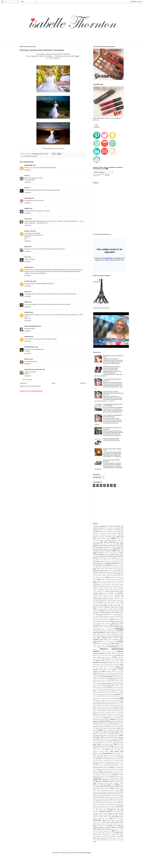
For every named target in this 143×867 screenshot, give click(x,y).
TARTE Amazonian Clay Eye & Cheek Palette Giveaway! (111, 367)
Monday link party (97, 726)
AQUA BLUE (116, 549)
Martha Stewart (114, 721)
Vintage (108, 822)
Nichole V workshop (63, 54)
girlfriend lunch (100, 660)
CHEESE (101, 589)
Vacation (121, 818)
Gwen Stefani (107, 666)
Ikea (103, 690)
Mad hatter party (100, 719)
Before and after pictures (111, 559)
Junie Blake (101, 696)
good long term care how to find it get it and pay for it (106, 664)
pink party (111, 757)
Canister (103, 579)
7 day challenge (107, 529)
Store (121, 790)
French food (112, 647)
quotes (110, 765)
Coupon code (114, 607)
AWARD (113, 551)
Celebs (95, 586)
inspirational (107, 690)
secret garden (105, 778)
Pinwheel (116, 757)
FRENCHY (27, 156)
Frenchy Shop (110, 653)
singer (95, 783)
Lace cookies (105, 705)
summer (117, 792)
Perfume (107, 751)
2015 (98, 528)
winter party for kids (109, 834)
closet (117, 602)
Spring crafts (112, 786)
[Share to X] (56, 154)
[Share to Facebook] (58, 154)
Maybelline (95, 723)
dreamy (121, 617)
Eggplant (108, 621)
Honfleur (117, 685)
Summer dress (103, 793)
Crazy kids (95, 610)
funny (118, 655)
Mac (110, 717)
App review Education (108, 542)
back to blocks (105, 552)
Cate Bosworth (114, 584)
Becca (99, 558)
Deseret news (99, 614)
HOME (96, 125)
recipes (115, 767)
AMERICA (113, 538)
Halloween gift (97, 671)
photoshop (115, 753)
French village (111, 651)
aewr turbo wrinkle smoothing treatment (107, 533)
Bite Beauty (120, 563)
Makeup (112, 719)
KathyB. (26, 208)
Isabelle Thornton (102, 692)
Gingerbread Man (119, 659)
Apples (110, 549)
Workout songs (115, 836)
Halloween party (106, 671)
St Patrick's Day (113, 788)
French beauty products (104, 643)
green (121, 664)
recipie (119, 767)
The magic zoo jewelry (109, 807)
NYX (106, 739)
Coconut (95, 603)
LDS (98, 707)
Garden (114, 657)
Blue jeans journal (101, 566)
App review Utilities (98, 549)
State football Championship (100, 790)
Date (102, 612)
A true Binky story (118, 529)
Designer (106, 614)
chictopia (95, 593)
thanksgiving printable (98, 807)
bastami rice (107, 554)
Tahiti (107, 800)
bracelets (114, 570)
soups (104, 785)
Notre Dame (114, 737)
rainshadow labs (97, 767)
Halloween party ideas (117, 671)
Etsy (94, 623)
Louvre (94, 717)
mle (25, 175)
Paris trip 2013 (97, 746)
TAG (104, 800)
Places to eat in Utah (104, 758)
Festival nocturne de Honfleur (104, 634)
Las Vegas (111, 705)
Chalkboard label (108, 588)
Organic (110, 740)
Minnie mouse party (101, 724)
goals (115, 662)
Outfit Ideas (115, 740)
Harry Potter (108, 675)
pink (99, 757)
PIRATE (121, 757)
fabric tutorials (119, 623)
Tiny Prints (115, 811)
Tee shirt (118, 802)
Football (99, 641)
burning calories (110, 575)
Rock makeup (114, 772)
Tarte (97, 802)
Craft (94, 609)
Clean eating (99, 602)
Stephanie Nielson (114, 790)
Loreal (121, 716)
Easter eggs (118, 619)
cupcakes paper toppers (116, 610)
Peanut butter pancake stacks (115, 748)
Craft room (117, 609)
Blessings (95, 565)
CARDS (95, 582)
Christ (115, 593)
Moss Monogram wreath (110, 728)
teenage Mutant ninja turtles (103, 804)
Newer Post (23, 383)
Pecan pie (113, 749)
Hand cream (104, 673)
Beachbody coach (104, 556)
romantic (98, 774)
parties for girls (106, 746)
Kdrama (116, 696)
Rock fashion (107, 772)
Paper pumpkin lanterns (107, 744)
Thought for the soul (115, 809)
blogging (104, 565)
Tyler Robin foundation (98, 816)
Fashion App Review (98, 630)
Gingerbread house (109, 659)
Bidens (119, 561)
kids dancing (111, 700)
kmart (121, 702)
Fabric (113, 623)
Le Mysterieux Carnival (117, 709)
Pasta (121, 746)
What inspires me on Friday (101, 829)
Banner (121, 552)
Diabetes (121, 614)
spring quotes (104, 788)
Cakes (107, 577)
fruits (101, 655)
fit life (113, 636)
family (98, 629)
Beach (97, 556)
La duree (119, 703)
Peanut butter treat (98, 749)
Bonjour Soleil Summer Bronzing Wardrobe (112, 568)
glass (111, 662)
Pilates (106, 755)
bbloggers (117, 554)
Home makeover (115, 683)
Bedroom (115, 558)
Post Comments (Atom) (34, 386)
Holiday (100, 683)
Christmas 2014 (97, 595)
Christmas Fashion (108, 596)
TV (122, 815)
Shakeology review (113, 779)
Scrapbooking (97, 778)
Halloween (119, 668)
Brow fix (116, 572)
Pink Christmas (104, 757)
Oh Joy (109, 739)
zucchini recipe (119, 839)
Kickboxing (116, 698)
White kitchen (101, 832)
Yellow (94, 838)
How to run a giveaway (117, 689)
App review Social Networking (115, 547)
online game (115, 739)
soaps (98, 785)
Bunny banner (102, 575)
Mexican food (106, 723)
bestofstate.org (97, 561)
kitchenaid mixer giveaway (113, 702)
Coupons (121, 607)
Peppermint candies (98, 751)
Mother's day (119, 728)
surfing (106, 799)
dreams (117, 617)
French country (115, 643)
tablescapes (99, 800)
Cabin (97, 577)
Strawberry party (97, 792)
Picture (95, 755)
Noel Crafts (96, 737)
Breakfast (100, 572)
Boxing (105, 570)
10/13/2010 (27, 170)
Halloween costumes (117, 669)
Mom (107, 724)
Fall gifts (95, 626)
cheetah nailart (119, 589)
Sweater (111, 799)
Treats (105, 815)
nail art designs (104, 731)
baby (94, 552)
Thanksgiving (119, 806)
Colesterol (100, 603)
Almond (95, 536)
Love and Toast (100, 717)
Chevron (95, 591)
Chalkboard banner (118, 586)
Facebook (95, 625)
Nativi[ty (102, 733)
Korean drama (109, 703)
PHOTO (95, 753)
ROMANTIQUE (115, 774)
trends (113, 815)
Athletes (109, 550)
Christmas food (119, 596)
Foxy (115, 641)
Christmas (120, 593)
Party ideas (117, 746)
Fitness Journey (113, 637)
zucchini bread (111, 839)
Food (94, 641)
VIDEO (103, 822)
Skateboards (100, 783)
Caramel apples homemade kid (115, 581)
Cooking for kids (112, 605)
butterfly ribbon (118, 575)
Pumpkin (108, 764)
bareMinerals (96, 554)
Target (94, 802)
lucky (106, 718)
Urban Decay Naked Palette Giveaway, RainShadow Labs (111, 439)
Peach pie (104, 748)
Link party (103, 714)
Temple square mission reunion (101, 806)
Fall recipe (112, 626)
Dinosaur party (105, 616)
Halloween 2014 (107, 669)
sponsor (109, 785)
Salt (108, 776)
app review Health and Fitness (105, 545)
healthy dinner (96, 678)
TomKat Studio (102, 813)
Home (53, 383)
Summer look (120, 793)
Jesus (114, 694)
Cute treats (96, 612)
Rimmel (101, 772)
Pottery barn (111, 762)
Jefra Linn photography (98, 694)
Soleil (101, 785)
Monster (109, 726)
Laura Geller (117, 705)
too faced (109, 813)
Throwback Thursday (105, 811)
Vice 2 (99, 822)
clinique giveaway (111, 602)
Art (106, 550)
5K (98, 529)
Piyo (94, 758)
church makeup (107, 600)
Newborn (97, 735)
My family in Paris (112, 730)
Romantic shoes (105, 774)
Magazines (107, 719)
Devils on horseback (114, 614)
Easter (112, 619)
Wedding (110, 825)
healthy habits (112, 678)
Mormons (97, 728)
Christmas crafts (119, 595)
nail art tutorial (111, 731)
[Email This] (52, 154)
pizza (96, 758)
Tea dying (113, 802)
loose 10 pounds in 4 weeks (103, 716)
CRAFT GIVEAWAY (108, 609)
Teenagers (113, 804)
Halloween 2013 (97, 669)
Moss (101, 728)
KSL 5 (114, 703)
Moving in (105, 730)
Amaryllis (113, 536)
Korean (103, 703)
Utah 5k (116, 818)
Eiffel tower (113, 621)
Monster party (114, 726)
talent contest (112, 800)
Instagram (113, 690)
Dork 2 (98, 617)
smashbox (116, 783)
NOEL (121, 735)
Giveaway (96, 662)
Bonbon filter (96, 568)
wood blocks (96, 836)
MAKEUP (97, 127)
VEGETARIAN (120, 820)
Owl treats (118, 742)
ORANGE (120, 739)
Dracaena (112, 617)
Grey (94, 666)
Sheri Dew (120, 779)
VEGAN (113, 820)
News (101, 735)
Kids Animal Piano (97, 700)
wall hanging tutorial (102, 825)
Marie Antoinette (105, 721)
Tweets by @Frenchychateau (101, 308)
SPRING (117, 785)
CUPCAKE (102, 611)
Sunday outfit (104, 797)
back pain (99, 552)
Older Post (83, 383)
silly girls (111, 781)
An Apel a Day (28, 281)
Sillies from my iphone (102, 781)
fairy (99, 625)
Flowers (121, 639)
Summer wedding (119, 795)
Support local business (98, 799)
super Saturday (119, 797)
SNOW (95, 785)
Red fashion (99, 769)
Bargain (102, 554)
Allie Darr (121, 535)
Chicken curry (101, 591)
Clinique (105, 602)
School (118, 776)
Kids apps (104, 700)
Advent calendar (104, 531)
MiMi (114, 723)
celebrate (121, 584)
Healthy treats (103, 680)
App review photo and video (100, 547)
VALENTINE (97, 820)
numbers (102, 739)
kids (121, 698)
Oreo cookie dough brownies (100, 740)
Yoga (98, 838)
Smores (121, 783)
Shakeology (105, 779)
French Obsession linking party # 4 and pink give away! (113, 415)
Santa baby (113, 776)
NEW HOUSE (114, 733)
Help (112, 680)
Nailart (117, 731)
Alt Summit (108, 536)
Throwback (95, 811)
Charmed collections (118, 588)
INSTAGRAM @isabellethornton (102, 234)
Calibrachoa (120, 577)
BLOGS (108, 565)
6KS (101, 529)
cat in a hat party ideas (105, 584)
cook (101, 605)
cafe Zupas (102, 577)
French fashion (104, 646)
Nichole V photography (109, 735)
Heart (109, 680)
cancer (94, 579)
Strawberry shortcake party (107, 792)
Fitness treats (103, 639)
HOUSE (109, 687)
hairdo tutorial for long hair (107, 668)
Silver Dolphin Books (118, 781)
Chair (98, 586)
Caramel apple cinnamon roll (112, 579)
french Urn (104, 651)
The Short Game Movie (99, 809)
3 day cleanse (109, 528)
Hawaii (100, 676)
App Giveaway (100, 540)
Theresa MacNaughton (31, 326)
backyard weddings (114, 552)
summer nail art (96, 795)
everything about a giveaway (103, 623)
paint (122, 742)
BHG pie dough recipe (107, 561)
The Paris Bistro (119, 807)
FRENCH (95, 643)
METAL (100, 723)
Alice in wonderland (101, 535)
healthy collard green (118, 676)
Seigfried (112, 778)
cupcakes (107, 610)
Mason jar (120, 721)
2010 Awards (116, 526)
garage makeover (106, 657)
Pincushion (111, 755)
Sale (106, 776)
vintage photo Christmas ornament (114, 824)
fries (116, 653)
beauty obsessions (114, 556)
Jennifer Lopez (108, 694)
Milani (111, 723)
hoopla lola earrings (102, 687)
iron (118, 690)
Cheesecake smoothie (109, 589)
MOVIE (100, 730)
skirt (105, 783)
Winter (118, 833)
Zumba (95, 841)
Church (101, 600)
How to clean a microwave (105, 689)
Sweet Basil (117, 799)
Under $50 (109, 816)
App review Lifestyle (118, 545)
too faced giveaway (118, 813)
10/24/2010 (27, 376)
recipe (111, 767)
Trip (116, 815)
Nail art (97, 731)
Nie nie (117, 735)
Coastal (121, 602)
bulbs (118, 573)
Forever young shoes (107, 641)
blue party (109, 566)
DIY (120, 616)
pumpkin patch (115, 764)
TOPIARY (95, 815)
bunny (97, 575)
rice (113, 771)
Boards (114, 566)
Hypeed (99, 690)
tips (119, 811)
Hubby (94, 690)
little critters (109, 714)
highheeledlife (28, 165)
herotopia (117, 680)
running (95, 776)
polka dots (98, 760)
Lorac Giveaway (116, 716)
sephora (117, 778)
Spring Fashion (119, 786)
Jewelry (118, 694)
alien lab (109, 535)
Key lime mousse (109, 698)
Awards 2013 (120, 550)
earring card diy (106, 619)
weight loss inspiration (105, 827)
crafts (121, 609)
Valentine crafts (106, 820)
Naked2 (121, 731)
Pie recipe (100, 755)
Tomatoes (95, 813)
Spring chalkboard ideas (102, 786)
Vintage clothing (115, 822)
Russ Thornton (100, 776)
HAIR (122, 666)
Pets (121, 751)
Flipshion (109, 639)
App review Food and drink (108, 543)
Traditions (101, 815)
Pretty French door (118, 762)
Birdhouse (109, 563)
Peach (99, 748)
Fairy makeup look (105, 625)
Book (94, 570)
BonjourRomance (29, 347)
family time (110, 629)
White (113, 831)
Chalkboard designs (98, 588)
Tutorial (119, 815)
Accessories (96, 531)
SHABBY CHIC (97, 779)
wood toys (102, 836)
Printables (96, 764)
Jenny (26, 291)
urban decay (115, 816)
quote (105, 765)
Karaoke (106, 696)
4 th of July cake (117, 528)
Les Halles (118, 712)
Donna (26, 246)
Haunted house (115, 675)
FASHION (118, 629)
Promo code (102, 764)
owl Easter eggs (111, 742)
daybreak (116, 612)
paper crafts (96, 744)
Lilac (99, 714)
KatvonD (111, 696)
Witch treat (116, 834)
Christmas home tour (107, 598)
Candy (98, 579)
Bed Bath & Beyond (107, 558)
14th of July (109, 526)
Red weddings (106, 769)
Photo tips (99, 753)
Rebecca (27, 359)
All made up (115, 535)
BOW (101, 570)
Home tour (99, 685)
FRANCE (120, 641)
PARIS (116, 744)
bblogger (112, 554)
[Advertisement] (56, 41)
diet (101, 616)
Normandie (107, 737)
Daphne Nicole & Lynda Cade (33, 369)
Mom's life (111, 724)
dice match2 (96, 616)
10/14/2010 (27, 213)
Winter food (100, 834)
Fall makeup (106, 626)
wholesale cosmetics (110, 832)
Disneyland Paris (114, 616)
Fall (111, 625)
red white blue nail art (115, 769)
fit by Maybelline (108, 636)
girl (93, 660)
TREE (109, 815)
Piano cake (120, 753)
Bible (115, 561)
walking (95, 825)
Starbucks (121, 788)
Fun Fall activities (112, 655)
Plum (94, 760)
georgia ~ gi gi (28, 231)
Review (110, 771)
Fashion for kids (107, 630)
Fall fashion (116, 625)
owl (106, 742)
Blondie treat (115, 565)
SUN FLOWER (97, 797)
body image (120, 566)
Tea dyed (108, 802)
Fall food (121, 625)
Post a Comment (27, 379)
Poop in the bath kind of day (116, 760)
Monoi (104, 726)
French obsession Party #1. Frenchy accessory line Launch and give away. (113, 393)
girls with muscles (110, 660)
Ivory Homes (110, 692)
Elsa (118, 621)
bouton (98, 570)
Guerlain (98, 666)
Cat (109, 582)
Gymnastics (117, 666)
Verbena (95, 822)
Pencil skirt (120, 749)
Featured (113, 632)
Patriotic (95, 748)
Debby (26, 302)
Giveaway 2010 (105, 662)
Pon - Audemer (105, 760)
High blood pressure (114, 682)
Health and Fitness (107, 676)
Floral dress (115, 639)
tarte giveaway (102, 802)
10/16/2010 (27, 353)
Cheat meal (96, 589)
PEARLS (107, 749)
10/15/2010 (27, 331)
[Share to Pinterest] (60, 154)
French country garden (112, 645)
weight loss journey (117, 827)
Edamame (102, 621)
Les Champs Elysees (109, 712)
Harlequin (102, 675)
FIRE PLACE (100, 636)
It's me (26, 219)
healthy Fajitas (104, 678)
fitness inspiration (102, 638)
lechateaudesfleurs (116, 710)
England (121, 621)
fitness (117, 636)
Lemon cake (100, 712)
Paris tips (121, 744)
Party (112, 746)
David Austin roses (109, 612)
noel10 (102, 737)
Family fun (103, 629)
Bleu (99, 565)
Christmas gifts (97, 598)
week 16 (115, 825)
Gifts (103, 659)
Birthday (115, 563)
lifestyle (95, 714)
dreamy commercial (97, 619)
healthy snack (96, 680)
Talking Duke (120, 800)
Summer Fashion (111, 793)
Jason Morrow (75, 852)
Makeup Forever (119, 719)
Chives (105, 593)
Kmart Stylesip (96, 703)
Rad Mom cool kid (118, 765)
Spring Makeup (97, 788)
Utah (111, 818)
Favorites (108, 632)
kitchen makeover (101, 702)
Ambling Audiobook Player (103, 538)
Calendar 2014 (113, 577)
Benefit (121, 559)
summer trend (111, 795)
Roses (121, 774)
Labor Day (98, 705)
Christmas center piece (108, 595)
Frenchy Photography (99, 653)
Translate (107, 175)
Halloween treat (97, 673)
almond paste (100, 536)
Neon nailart (107, 733)
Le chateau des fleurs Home (104, 709)
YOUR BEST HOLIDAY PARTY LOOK (110, 838)
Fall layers (100, 626)
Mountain (95, 730)
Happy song (96, 675)
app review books (109, 540)
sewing (121, 778)
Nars (98, 733)
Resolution (100, 771)
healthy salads (119, 678)
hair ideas (95, 668)
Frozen (98, 655)
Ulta (105, 816)
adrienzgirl (27, 198)
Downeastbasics (105, 617)
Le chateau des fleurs (105, 707)
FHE (95, 636)
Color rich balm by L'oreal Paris (113, 603)
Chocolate (110, 593)
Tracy (26, 257)
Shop (94, 781)
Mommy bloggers (119, 724)
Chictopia (100, 593)
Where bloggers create (105, 831)
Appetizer (106, 549)
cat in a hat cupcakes (115, 582)
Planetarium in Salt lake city (116, 758)
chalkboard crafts (109, 586)
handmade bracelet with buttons (115, 673)
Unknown (27, 267)
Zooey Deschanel (102, 839)
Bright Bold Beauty (108, 572)
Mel (25, 187)
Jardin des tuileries (118, 692)
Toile (122, 811)
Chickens (116, 591)
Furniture (99, 657)
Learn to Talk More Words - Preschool (102, 710)
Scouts (121, 776)
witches (121, 834)
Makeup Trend (96, 721)
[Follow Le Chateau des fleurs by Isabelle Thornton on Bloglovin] (101, 303)
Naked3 (95, 733)
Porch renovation (97, 762)
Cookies (105, 605)
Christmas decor (97, 596)
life (122, 712)
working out (108, 836)
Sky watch (110, 783)
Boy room (109, 570)
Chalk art (102, 586)
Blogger (88, 852)
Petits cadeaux (114, 751)
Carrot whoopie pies (102, 582)
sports (113, 785)
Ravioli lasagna (105, 767)
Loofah (114, 714)
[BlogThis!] (54, 154)
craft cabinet (100, 609)
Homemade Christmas (108, 685)
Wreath (121, 836)
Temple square (119, 804)
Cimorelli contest (116, 600)
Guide (102, 666)
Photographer (34, 156)
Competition (96, 605)
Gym (112, 666)
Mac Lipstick (114, 717)
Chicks (121, 591)
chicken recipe (109, 591)
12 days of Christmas (99, 526)
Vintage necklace (101, 824)
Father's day (114, 630)
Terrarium (112, 806)
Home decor (106, 684)
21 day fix (102, 528)
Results (105, 771)
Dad (100, 612)
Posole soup (105, 762)
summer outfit (104, 795)
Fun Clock (105, 655)
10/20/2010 (27, 364)
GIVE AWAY (119, 660)
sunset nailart (112, 797)
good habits (120, 662)
